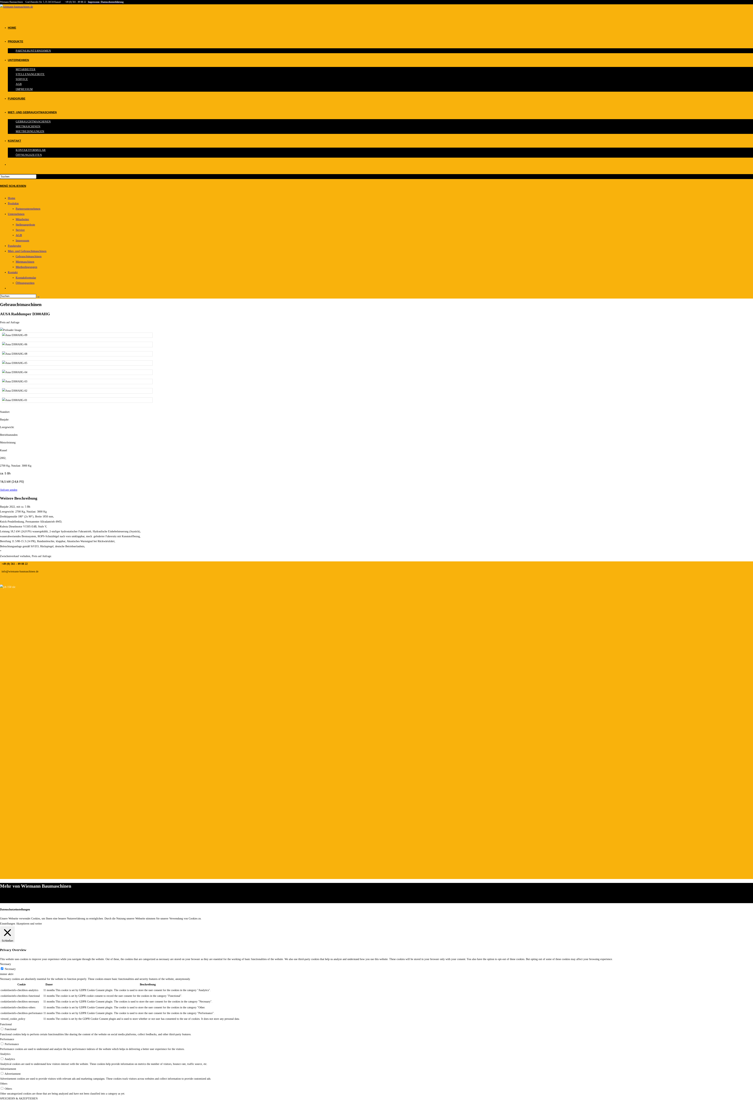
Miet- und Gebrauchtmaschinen (27, 251)
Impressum (22, 240)
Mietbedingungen (26, 267)
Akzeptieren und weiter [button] (29, 923)
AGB (19, 235)
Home (11, 198)
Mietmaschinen (25, 261)
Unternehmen (16, 214)
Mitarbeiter (22, 219)
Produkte (13, 203)
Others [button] (3, 1083)
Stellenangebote (25, 224)
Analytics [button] (5, 1054)
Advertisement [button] (8, 1068)
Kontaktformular (26, 277)
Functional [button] (6, 1024)
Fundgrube (14, 245)
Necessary (10, 969)
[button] (8, 489)
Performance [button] (7, 1039)
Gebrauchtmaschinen (29, 256)
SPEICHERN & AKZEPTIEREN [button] (19, 1098)
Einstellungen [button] (7, 923)
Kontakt (13, 272)
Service (20, 229)
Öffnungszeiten (25, 282)
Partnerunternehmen (28, 208)
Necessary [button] (5, 964)
